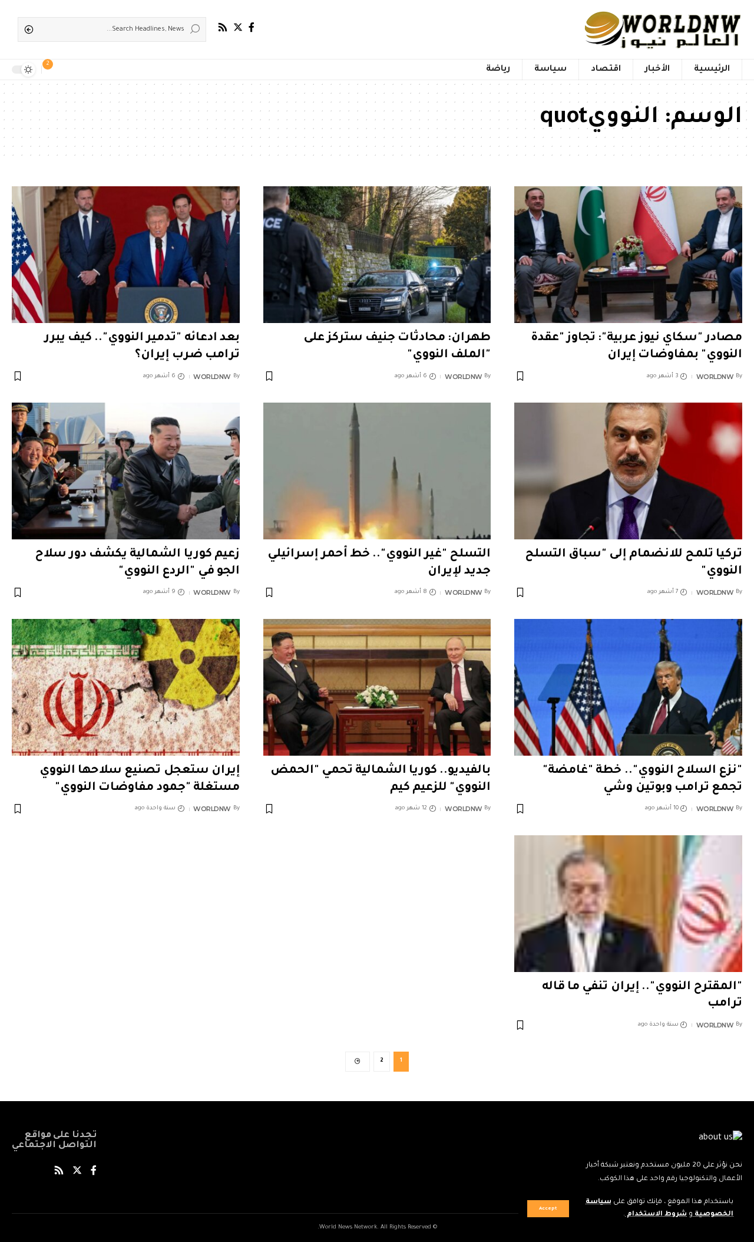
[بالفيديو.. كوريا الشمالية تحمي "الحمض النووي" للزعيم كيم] (377, 687)
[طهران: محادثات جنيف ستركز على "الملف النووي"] (377, 254)
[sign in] (69, 69)
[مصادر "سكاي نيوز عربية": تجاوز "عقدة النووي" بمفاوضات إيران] (628, 254)
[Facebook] (251, 27)
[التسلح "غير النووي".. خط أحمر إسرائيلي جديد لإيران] (377, 471)
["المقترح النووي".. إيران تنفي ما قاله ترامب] (628, 903)
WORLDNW (715, 377)
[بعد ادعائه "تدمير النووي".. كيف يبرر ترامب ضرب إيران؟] (126, 254)
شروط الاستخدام (656, 1214)
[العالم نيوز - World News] (663, 29)
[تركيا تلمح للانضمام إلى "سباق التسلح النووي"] (628, 471)
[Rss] (222, 27)
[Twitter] (238, 27)
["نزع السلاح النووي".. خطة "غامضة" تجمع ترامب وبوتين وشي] (628, 687)
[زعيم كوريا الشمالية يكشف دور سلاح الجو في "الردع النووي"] (126, 471)
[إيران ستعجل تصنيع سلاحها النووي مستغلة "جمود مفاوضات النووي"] (126, 687)
